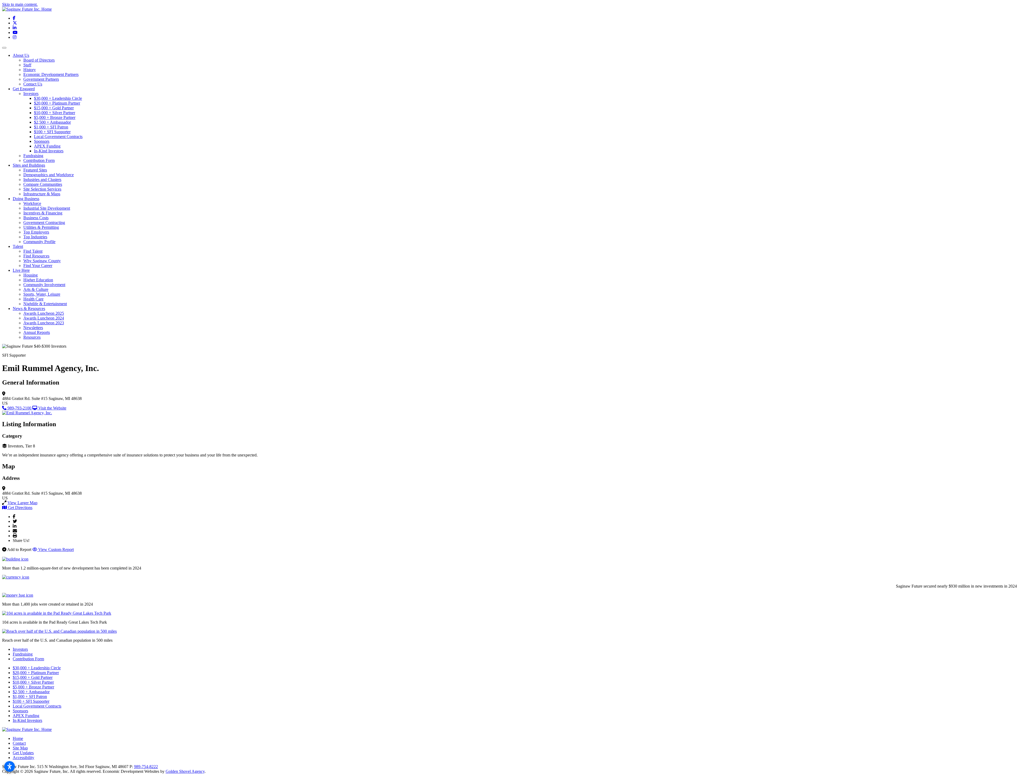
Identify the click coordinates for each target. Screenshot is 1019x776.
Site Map (20, 748)
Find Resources (36, 256)
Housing (30, 275)
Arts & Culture (35, 289)
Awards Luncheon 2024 (43, 318)
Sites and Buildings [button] (29, 165)
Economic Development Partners (51, 74)
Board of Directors (39, 60)
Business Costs (36, 217)
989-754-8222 (146, 766)
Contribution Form (39, 160)
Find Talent (32, 251)
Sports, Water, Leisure (41, 294)
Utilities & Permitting (41, 227)
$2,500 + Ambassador (52, 122)
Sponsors (41, 141)
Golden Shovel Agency (185, 771)
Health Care (33, 299)
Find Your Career (37, 265)
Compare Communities (42, 184)
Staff (27, 65)
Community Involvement (44, 284)
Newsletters (33, 327)
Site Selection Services (42, 189)
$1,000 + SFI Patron (51, 127)
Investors (30, 93)
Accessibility (23, 757)
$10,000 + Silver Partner (54, 112)
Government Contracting (44, 222)
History (29, 69)
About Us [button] (21, 55)
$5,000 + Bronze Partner (54, 117)
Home (18, 738)
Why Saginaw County (42, 260)
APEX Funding (47, 146)
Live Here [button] (21, 270)
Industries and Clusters (42, 179)
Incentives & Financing (42, 213)
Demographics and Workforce (48, 175)
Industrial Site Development (46, 208)
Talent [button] (18, 246)
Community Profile (39, 241)
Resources (32, 337)
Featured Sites (35, 170)
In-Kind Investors (48, 151)
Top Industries (35, 237)
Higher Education (38, 280)
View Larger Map (22, 503)
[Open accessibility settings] (9, 766)
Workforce (32, 203)
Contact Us (32, 84)
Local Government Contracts (58, 136)
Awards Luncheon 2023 (43, 323)
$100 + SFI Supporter (52, 132)
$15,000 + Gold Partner (54, 108)
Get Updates (23, 753)
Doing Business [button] (26, 198)
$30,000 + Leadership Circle (58, 98)
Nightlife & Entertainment (45, 303)
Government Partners (41, 79)
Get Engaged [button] (24, 89)
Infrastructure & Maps (41, 194)
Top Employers (36, 232)
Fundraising (33, 155)
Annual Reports (36, 332)
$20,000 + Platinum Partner (57, 103)
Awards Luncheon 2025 (43, 313)
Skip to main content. (20, 4)
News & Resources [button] (29, 308)
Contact (19, 743)
